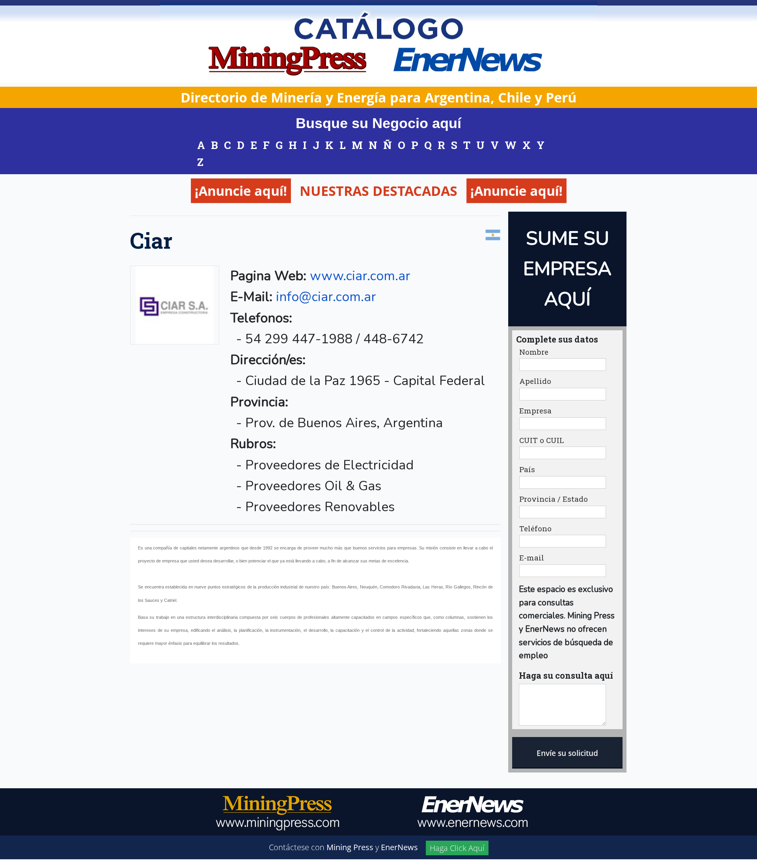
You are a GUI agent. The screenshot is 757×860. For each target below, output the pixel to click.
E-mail (531, 557)
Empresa (535, 410)
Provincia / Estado (553, 499)
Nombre (533, 352)
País (527, 469)
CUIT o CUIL (541, 440)
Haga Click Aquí (457, 848)
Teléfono (535, 528)
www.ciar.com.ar (360, 276)
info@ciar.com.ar (326, 297)
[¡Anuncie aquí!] (325, 214)
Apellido (535, 381)
